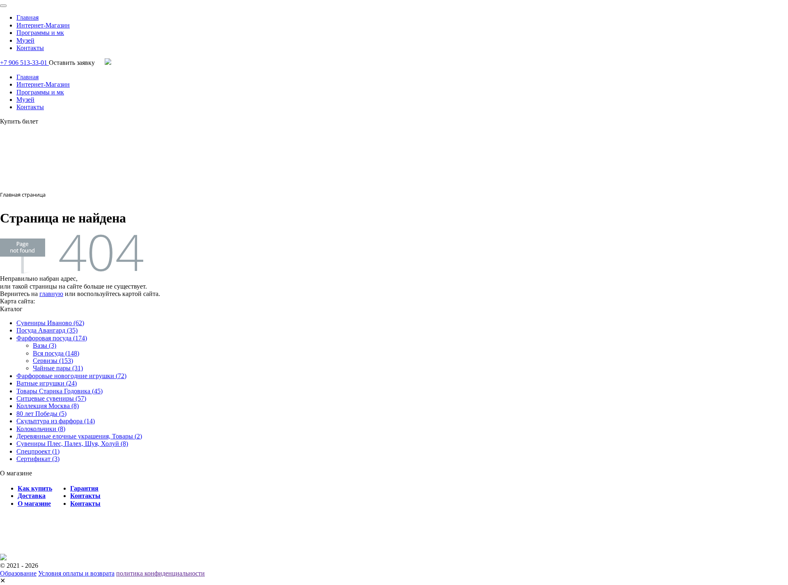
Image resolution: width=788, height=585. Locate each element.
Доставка (32, 495)
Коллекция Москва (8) (47, 405)
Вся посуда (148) (56, 353)
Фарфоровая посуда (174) (51, 338)
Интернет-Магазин (43, 25)
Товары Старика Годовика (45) (59, 391)
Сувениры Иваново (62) (50, 322)
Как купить (35, 488)
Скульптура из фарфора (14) (55, 421)
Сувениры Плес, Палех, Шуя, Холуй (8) (72, 443)
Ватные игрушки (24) (46, 383)
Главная (27, 17)
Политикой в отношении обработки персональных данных (574, 548)
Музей (25, 40)
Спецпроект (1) (38, 451)
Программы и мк (40, 32)
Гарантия (84, 488)
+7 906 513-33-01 (24, 62)
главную (51, 293)
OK (38, 572)
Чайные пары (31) (58, 368)
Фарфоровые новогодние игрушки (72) (71, 375)
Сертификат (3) (38, 458)
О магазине (34, 503)
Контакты (30, 47)
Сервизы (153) (53, 360)
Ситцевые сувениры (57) (51, 398)
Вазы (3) (44, 345)
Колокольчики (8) (40, 428)
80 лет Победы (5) (41, 413)
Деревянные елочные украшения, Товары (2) (79, 436)
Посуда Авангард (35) (47, 330)
